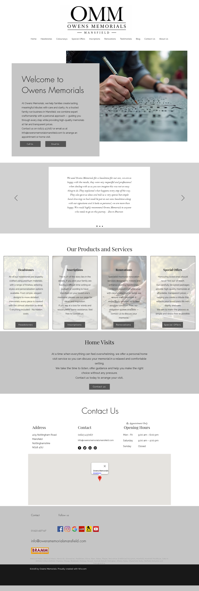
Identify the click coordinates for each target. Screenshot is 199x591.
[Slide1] (96, 226)
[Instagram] (95, 447)
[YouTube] (96, 529)
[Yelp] (81, 529)
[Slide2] (99, 226)
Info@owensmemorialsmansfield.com (42, 132)
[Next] (183, 198)
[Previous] (16, 198)
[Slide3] (102, 226)
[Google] (74, 529)
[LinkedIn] (90, 447)
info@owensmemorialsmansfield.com (58, 540)
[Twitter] (84, 447)
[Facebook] (79, 447)
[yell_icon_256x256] (89, 529)
